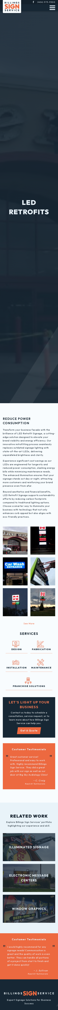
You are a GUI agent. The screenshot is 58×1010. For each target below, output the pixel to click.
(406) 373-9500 (46, 2)
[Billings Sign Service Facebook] (33, 2)
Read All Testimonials (35, 784)
